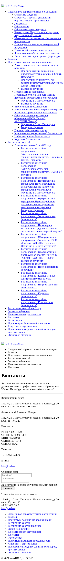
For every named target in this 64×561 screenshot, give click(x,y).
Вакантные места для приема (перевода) (37, 56)
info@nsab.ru (8, 466)
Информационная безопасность (32, 136)
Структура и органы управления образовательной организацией (32, 19)
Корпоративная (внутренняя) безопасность (38, 133)
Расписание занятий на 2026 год (32, 145)
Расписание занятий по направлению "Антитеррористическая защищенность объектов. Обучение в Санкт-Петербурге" (42, 154)
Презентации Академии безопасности (29, 323)
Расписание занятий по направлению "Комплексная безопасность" (37, 302)
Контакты (13, 317)
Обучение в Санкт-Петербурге (38, 100)
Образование (21, 26)
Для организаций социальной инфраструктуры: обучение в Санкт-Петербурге (41, 74)
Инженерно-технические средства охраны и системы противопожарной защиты (38, 111)
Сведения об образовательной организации (32, 11)
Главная (12, 59)
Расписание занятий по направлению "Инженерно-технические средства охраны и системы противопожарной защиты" (41, 227)
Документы (20, 23)
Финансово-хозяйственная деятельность (36, 53)
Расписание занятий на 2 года (24, 308)
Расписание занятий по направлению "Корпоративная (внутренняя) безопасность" (38, 275)
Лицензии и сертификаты (22, 326)
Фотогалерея (15, 320)
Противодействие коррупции (30, 130)
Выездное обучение (32, 88)
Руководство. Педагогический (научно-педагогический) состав (36, 34)
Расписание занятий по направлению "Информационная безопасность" (39, 284)
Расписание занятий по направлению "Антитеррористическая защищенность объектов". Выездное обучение (41, 169)
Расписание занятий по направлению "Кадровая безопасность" (35, 293)
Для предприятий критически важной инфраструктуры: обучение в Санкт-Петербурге (42, 82)
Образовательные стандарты (30, 29)
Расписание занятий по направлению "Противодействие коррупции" (39, 266)
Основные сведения (25, 14)
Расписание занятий (19, 142)
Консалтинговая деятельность (24, 314)
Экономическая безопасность (30, 106)
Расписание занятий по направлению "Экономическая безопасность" (38, 216)
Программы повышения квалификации (30, 62)
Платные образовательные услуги (33, 50)
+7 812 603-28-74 (14, 6)
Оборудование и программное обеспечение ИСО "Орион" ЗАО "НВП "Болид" (31, 118)
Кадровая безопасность (27, 139)
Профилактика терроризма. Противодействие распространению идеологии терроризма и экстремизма (35, 94)
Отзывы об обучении (20, 335)
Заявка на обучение (19, 311)
